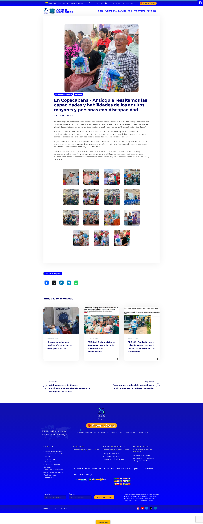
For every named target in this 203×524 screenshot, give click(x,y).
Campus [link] (47, 467)
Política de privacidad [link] (53, 451)
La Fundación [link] (125, 11)
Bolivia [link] (126, 432)
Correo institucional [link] (52, 464)
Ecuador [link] (140, 432)
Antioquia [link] (78, 94)
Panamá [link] (114, 432)
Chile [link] (120, 432)
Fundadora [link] (111, 11)
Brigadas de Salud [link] (111, 454)
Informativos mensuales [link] (54, 454)
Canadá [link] (133, 432)
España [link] (102, 432)
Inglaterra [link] (88, 432)
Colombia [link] (80, 432)
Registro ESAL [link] (50, 475)
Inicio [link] (100, 11)
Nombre (48, 494)
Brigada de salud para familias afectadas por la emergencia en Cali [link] (59, 345)
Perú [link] (108, 432)
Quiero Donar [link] (149, 3)
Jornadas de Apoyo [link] (112, 456)
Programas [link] (139, 11)
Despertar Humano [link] (142, 455)
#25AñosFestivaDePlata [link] (53, 472)
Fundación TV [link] (49, 459)
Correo (72, 494)
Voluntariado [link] (49, 462)
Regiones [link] (151, 11)
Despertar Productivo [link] (143, 461)
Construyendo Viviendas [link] (114, 459)
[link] (200, 3)
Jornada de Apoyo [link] (53, 273)
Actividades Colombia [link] (63, 94)
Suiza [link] (146, 432)
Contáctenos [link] (49, 478)
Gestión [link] (47, 456)
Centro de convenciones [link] (54, 470)
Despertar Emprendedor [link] (144, 458)
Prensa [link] (117, 3)
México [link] (96, 432)
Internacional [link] (129, 3)
